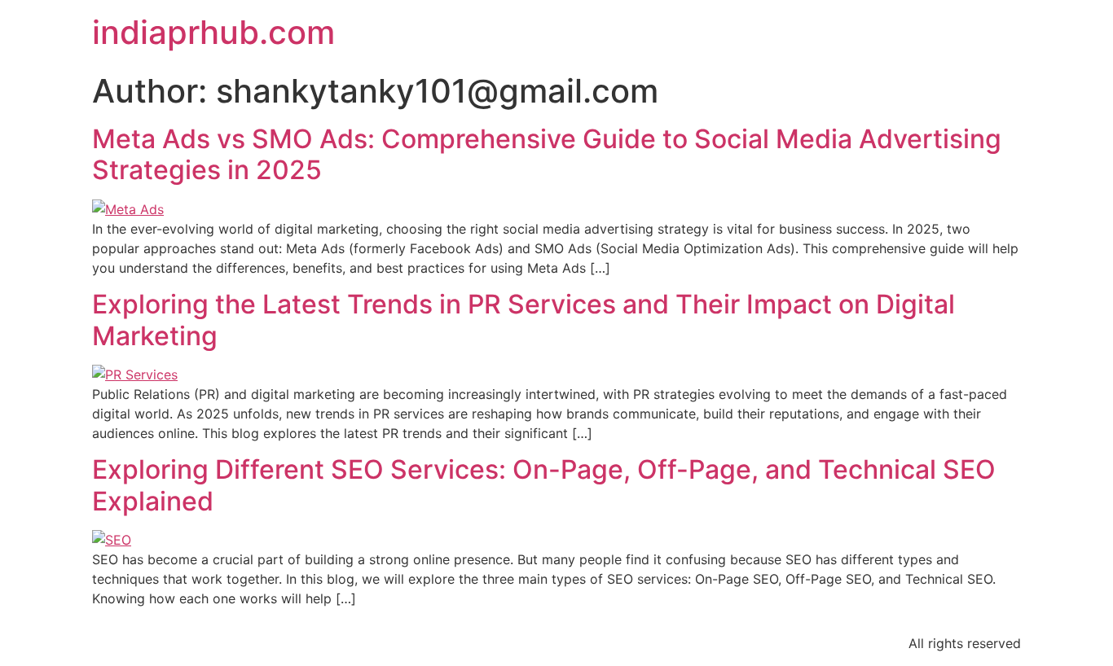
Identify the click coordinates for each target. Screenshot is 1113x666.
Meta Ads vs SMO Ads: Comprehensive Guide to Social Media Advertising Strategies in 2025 (546, 154)
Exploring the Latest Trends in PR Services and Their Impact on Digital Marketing (523, 319)
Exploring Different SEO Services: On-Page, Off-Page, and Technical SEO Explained (544, 484)
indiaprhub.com (213, 32)
